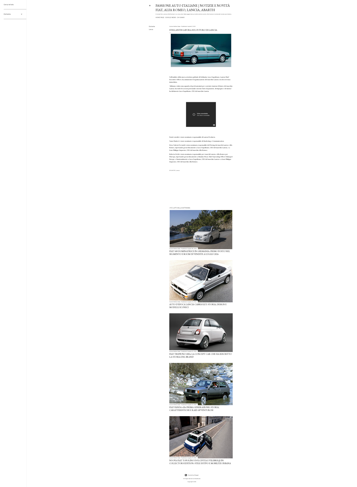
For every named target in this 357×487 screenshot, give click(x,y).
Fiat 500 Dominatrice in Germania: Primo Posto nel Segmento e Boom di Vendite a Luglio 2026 (199, 252)
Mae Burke (197, 478)
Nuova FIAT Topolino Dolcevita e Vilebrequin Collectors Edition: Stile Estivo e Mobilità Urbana (200, 462)
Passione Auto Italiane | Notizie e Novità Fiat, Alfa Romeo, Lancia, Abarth (193, 7)
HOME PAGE (160, 17)
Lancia (151, 29)
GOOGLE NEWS (170, 17)
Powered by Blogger (193, 475)
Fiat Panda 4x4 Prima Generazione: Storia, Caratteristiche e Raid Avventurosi (194, 409)
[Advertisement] (201, 189)
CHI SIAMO (181, 17)
